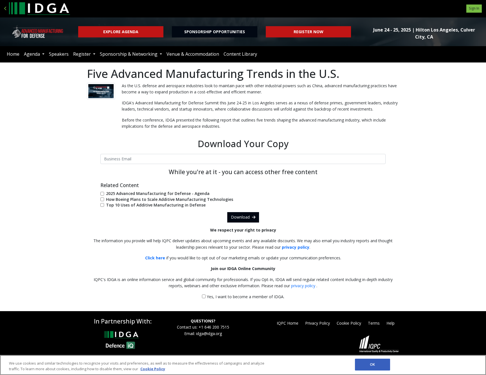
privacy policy (303, 285)
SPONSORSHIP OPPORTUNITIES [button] (214, 31)
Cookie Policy (349, 323)
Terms (374, 323)
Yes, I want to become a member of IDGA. (245, 296)
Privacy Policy (317, 323)
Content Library (240, 54)
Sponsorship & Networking (129, 54)
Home (13, 54)
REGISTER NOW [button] (308, 31)
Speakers (59, 54)
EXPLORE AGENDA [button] (120, 31)
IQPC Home (287, 323)
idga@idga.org (209, 333)
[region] (243, 365)
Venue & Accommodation (192, 54)
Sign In (474, 8)
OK (372, 364)
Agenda (32, 54)
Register (82, 54)
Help (390, 323)
